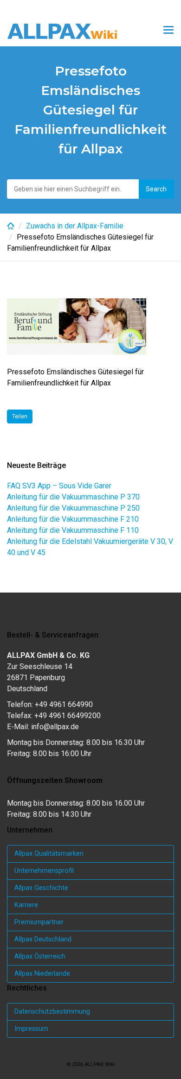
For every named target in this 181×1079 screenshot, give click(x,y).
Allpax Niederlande (42, 974)
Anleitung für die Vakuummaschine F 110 (73, 530)
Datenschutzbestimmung (52, 1012)
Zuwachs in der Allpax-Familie (74, 225)
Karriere (26, 905)
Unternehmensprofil (44, 871)
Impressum (31, 1029)
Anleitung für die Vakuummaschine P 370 (73, 496)
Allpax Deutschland (42, 939)
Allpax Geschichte (41, 888)
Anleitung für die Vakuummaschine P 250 (73, 508)
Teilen (19, 416)
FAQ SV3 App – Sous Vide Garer (59, 485)
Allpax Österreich (39, 956)
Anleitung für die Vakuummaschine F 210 (73, 519)
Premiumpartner (39, 922)
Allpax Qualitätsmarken (49, 854)
